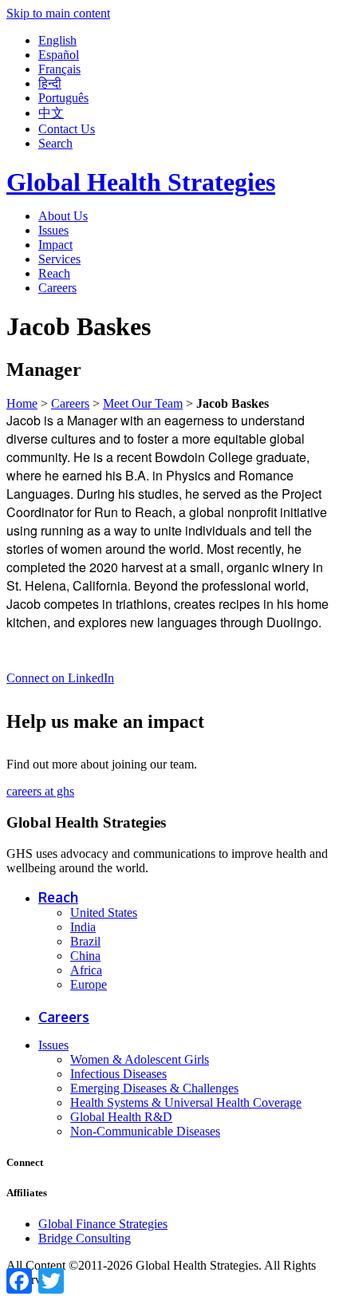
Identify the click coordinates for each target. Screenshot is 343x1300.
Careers (57, 287)
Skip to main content (58, 13)
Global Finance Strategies (103, 1224)
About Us (63, 216)
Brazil (85, 941)
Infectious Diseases (118, 1074)
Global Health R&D (121, 1117)
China (85, 955)
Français (59, 69)
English (57, 40)
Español (58, 54)
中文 (51, 113)
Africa (86, 970)
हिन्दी (49, 83)
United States (103, 912)
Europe (88, 984)
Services (59, 259)
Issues (53, 230)
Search (55, 143)
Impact (55, 244)
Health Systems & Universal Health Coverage (186, 1102)
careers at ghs (40, 791)
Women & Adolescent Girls (139, 1059)
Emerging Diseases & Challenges (154, 1088)
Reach (54, 273)
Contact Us (66, 129)
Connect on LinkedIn (60, 678)
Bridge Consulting (84, 1238)
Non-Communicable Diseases (145, 1131)
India (83, 927)
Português (63, 98)
